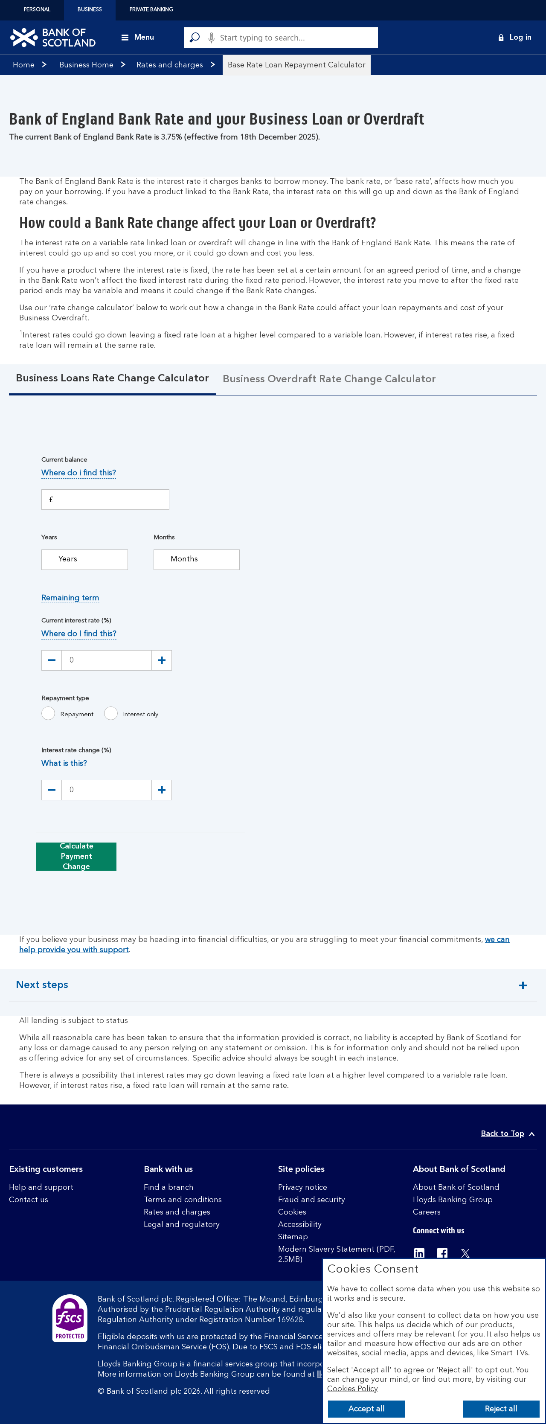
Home (24, 65)
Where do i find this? (78, 473)
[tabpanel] (273, 666)
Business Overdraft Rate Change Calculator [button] (329, 380)
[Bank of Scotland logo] (53, 37)
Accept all (367, 1409)
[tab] (112, 379)
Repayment (76, 715)
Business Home (86, 65)
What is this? (64, 763)
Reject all (501, 1409)
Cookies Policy (352, 1389)
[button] (514, 37)
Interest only (140, 715)
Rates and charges (169, 65)
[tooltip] (78, 473)
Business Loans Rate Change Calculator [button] (112, 379)
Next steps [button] (44, 991)
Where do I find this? (78, 634)
